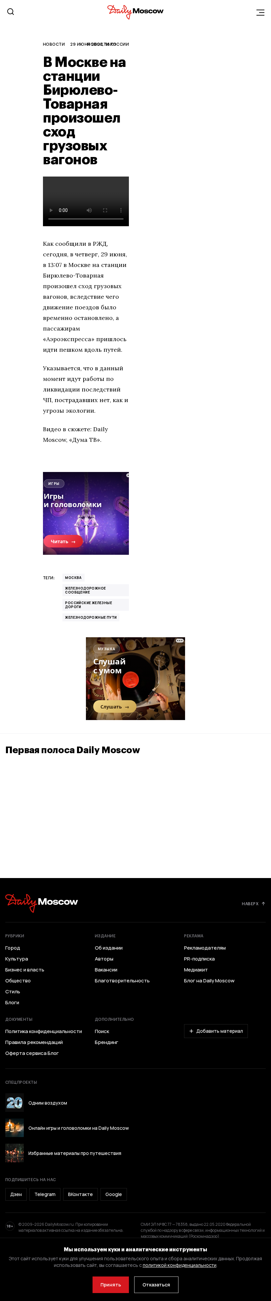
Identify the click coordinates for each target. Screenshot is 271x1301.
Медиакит (196, 969)
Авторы (104, 959)
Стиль (12, 991)
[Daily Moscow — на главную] (41, 903)
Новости (54, 44)
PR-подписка (199, 959)
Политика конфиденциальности (43, 1031)
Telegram (45, 1194)
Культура (16, 959)
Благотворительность (122, 980)
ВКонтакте (80, 1194)
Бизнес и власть (24, 969)
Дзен (16, 1194)
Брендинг (106, 1042)
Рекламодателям (205, 948)
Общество (18, 980)
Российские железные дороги (88, 604)
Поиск (102, 1031)
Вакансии (106, 969)
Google (113, 1194)
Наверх (250, 903)
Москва (73, 577)
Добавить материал (219, 1031)
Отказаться (156, 1284)
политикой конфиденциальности (179, 1265)
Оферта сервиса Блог (32, 1053)
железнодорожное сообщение (85, 590)
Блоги (12, 1002)
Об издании (109, 948)
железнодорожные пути (91, 617)
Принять (110, 1284)
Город (12, 948)
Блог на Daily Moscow (209, 980)
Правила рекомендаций (34, 1042)
